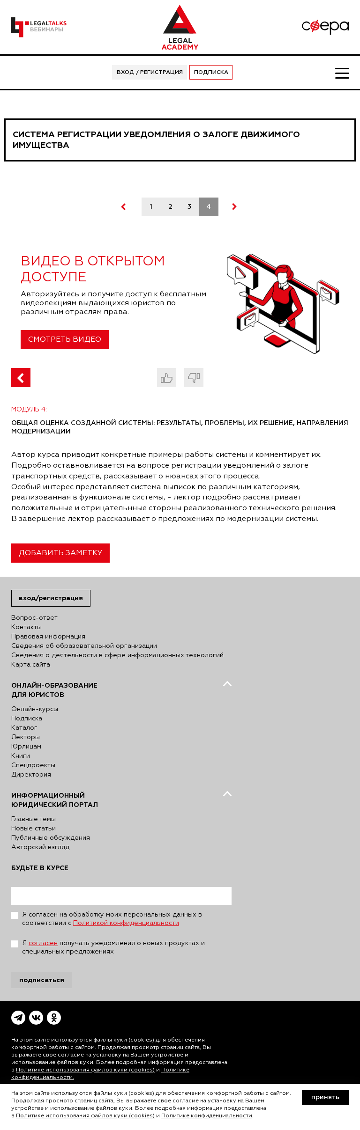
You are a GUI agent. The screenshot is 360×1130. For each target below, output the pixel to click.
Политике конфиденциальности (206, 1116)
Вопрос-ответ (34, 618)
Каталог (24, 728)
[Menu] (342, 72)
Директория (31, 774)
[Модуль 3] (20, 377)
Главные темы (33, 819)
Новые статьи (33, 828)
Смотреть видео (64, 340)
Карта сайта (30, 664)
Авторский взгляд (40, 847)
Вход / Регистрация (150, 72)
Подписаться (41, 980)
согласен (43, 943)
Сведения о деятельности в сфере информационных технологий (117, 655)
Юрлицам (26, 746)
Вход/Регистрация (51, 598)
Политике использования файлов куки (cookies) (85, 1070)
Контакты (26, 627)
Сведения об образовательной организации (84, 646)
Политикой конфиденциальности (126, 923)
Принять (325, 1097)
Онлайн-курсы (34, 709)
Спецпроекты (33, 765)
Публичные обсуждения (50, 838)
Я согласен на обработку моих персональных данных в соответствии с (112, 918)
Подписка (211, 72)
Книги (20, 756)
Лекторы (25, 737)
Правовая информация (48, 636)
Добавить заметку (60, 553)
